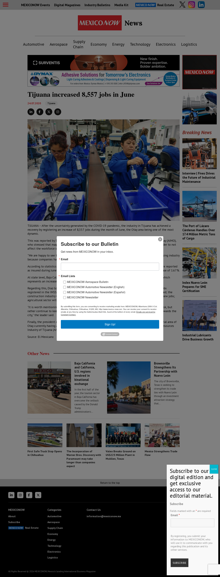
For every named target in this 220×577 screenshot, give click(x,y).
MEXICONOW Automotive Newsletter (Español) (96, 292)
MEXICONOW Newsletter (82, 297)
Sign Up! (110, 324)
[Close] (160, 239)
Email (175, 515)
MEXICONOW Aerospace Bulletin (87, 282)
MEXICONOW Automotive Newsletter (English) (95, 287)
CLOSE (214, 469)
